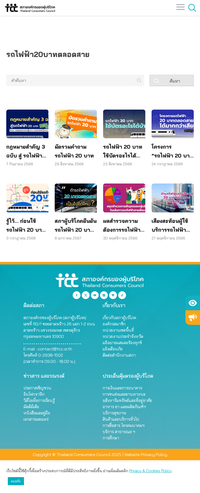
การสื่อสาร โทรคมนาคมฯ (124, 425)
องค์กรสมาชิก (114, 323)
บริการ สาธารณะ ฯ (119, 431)
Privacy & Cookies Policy (150, 470)
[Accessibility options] (192, 303)
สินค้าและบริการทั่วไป (121, 419)
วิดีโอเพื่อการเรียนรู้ (39, 400)
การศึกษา (111, 437)
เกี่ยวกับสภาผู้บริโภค (119, 317)
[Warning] (192, 317)
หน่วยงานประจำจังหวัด (123, 336)
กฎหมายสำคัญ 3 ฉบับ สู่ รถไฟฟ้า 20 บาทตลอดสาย (26, 151)
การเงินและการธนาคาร (122, 387)
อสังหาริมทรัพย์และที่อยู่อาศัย (127, 400)
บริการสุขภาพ (114, 412)
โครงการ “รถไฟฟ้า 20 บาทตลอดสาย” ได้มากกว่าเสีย (172, 151)
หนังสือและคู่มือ (36, 412)
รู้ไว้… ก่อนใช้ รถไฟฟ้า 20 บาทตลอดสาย (25, 226)
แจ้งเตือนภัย (113, 348)
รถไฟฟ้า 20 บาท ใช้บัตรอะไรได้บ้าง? (122, 151)
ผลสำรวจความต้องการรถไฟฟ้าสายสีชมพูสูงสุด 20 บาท (121, 226)
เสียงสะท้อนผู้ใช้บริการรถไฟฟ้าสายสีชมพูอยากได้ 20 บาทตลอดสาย (172, 226)
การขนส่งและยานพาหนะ (124, 394)
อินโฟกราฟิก (34, 394)
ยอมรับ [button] (16, 481)
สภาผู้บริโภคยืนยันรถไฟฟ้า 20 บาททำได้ (76, 226)
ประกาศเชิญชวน (37, 387)
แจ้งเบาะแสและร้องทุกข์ (122, 342)
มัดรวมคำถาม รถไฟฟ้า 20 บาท (74, 151)
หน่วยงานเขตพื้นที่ (118, 330)
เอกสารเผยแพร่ (35, 419)
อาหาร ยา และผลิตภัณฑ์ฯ (124, 406)
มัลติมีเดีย (31, 406)
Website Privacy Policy (145, 454)
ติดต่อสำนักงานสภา (119, 355)
